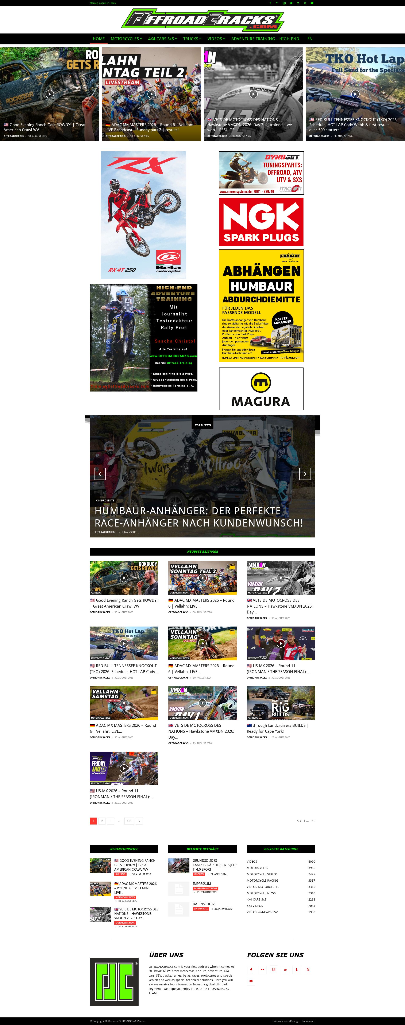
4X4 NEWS (96, 593)
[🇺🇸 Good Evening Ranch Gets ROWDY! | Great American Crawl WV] (49, 94)
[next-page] (139, 821)
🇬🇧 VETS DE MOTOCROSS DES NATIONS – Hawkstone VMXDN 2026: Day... (280, 606)
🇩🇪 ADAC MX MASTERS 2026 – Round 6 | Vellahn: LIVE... (135, 888)
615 (129, 821)
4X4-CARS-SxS (161, 38)
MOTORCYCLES (125, 38)
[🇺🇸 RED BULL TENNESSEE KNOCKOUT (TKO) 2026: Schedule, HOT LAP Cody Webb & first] (355, 94)
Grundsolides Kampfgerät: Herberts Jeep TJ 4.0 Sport (214, 865)
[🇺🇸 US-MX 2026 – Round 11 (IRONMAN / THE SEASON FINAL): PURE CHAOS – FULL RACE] (281, 643)
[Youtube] (312, 3)
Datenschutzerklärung (285, 1021)
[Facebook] (270, 3)
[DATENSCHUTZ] (178, 909)
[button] (310, 39)
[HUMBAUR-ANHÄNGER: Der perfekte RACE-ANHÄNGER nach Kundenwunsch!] (202, 476)
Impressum (202, 884)
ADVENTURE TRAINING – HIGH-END (265, 38)
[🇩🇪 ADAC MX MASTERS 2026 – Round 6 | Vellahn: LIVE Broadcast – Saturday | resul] (124, 703)
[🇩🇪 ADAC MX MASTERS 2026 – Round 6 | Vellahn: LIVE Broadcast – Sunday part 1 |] (202, 643)
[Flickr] (277, 3)
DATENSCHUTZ (204, 904)
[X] (305, 3)
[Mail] (291, 3)
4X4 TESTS (199, 874)
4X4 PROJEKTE (105, 500)
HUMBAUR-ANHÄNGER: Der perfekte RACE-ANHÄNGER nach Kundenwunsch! (199, 517)
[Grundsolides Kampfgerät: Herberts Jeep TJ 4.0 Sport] (178, 865)
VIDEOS (215, 38)
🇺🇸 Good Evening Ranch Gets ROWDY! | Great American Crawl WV (134, 865)
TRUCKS (190, 38)
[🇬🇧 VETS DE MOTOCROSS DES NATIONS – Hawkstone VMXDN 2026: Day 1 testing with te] (202, 703)
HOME (99, 38)
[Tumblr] (298, 3)
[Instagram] (284, 3)
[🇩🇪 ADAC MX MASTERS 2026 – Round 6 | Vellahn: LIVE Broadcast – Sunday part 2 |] (151, 94)
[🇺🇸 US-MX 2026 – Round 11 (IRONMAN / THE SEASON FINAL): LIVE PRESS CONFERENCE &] (124, 768)
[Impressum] (178, 889)
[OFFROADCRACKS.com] (203, 20)
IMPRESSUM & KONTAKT (205, 888)
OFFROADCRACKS (14, 136)
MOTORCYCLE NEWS (179, 593)
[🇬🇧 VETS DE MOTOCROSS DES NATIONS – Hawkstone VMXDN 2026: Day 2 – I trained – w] (253, 94)
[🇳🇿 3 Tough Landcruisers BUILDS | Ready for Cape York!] (281, 703)
